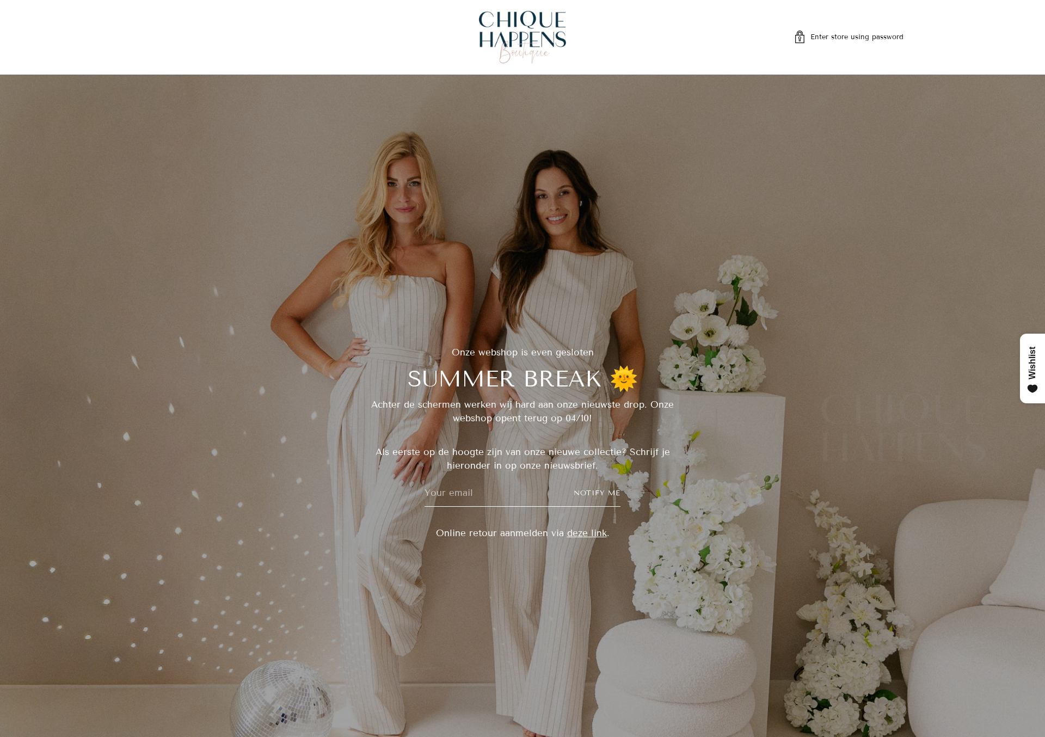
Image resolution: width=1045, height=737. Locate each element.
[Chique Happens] (522, 37)
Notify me (597, 493)
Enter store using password (856, 37)
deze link (587, 533)
